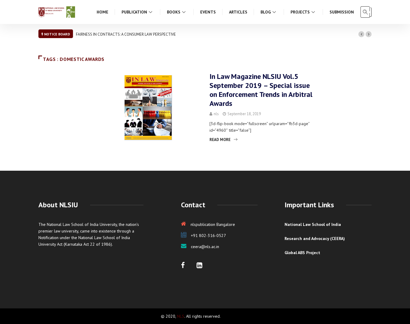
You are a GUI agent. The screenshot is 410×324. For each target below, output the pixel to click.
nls (216, 113)
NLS (180, 316)
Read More (220, 139)
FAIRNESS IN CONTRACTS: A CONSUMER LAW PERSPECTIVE (126, 34)
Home (102, 12)
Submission (342, 12)
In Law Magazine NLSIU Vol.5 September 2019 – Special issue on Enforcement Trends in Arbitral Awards (261, 90)
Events (208, 12)
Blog (266, 12)
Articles (238, 12)
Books (173, 12)
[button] (361, 34)
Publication (134, 12)
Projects (300, 12)
